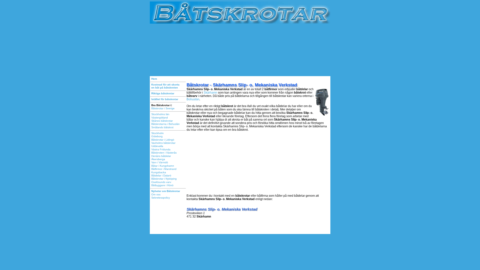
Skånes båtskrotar (162, 120)
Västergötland (159, 117)
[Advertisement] (240, 50)
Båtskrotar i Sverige (163, 108)
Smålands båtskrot (162, 127)
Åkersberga (158, 159)
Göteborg (157, 136)
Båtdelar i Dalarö (161, 175)
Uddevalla (157, 146)
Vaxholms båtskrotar (163, 142)
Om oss (155, 194)
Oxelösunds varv (161, 182)
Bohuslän (193, 99)
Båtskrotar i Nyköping (164, 178)
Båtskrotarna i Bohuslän (165, 123)
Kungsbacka (158, 172)
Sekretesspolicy (160, 197)
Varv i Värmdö (159, 162)
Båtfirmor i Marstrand (163, 168)
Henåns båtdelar (161, 156)
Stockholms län (160, 114)
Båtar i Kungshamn (162, 165)
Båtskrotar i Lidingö (162, 139)
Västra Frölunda (160, 149)
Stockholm (157, 133)
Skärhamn (210, 92)
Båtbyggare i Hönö (162, 185)
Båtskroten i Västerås (164, 152)
